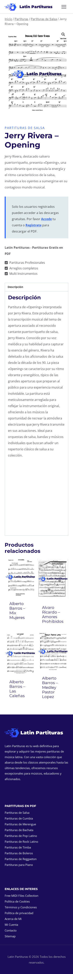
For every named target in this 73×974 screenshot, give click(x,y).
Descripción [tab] (15, 287)
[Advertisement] (36, 498)
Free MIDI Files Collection (21, 896)
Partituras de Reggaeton (21, 859)
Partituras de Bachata (19, 830)
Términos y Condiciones (21, 907)
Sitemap (10, 936)
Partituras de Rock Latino (21, 841)
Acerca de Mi (13, 919)
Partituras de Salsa (25, 128)
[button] (63, 34)
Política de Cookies (17, 901)
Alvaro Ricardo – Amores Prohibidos (52, 614)
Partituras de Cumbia (19, 818)
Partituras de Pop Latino (21, 836)
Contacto (11, 930)
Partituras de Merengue (20, 824)
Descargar (21, 628)
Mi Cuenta (11, 924)
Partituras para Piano (19, 865)
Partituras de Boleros (19, 853)
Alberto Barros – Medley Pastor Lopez (50, 687)
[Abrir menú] (63, 7)
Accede (46, 219)
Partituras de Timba (18, 847)
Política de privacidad (19, 913)
